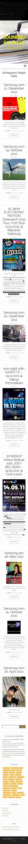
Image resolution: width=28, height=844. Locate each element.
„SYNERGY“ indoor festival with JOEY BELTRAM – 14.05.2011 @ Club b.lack (14, 465)
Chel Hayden (20, 792)
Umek (20, 788)
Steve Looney (6, 767)
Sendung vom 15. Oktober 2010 (14, 612)
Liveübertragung (7, 770)
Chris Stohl (19, 770)
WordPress (17, 839)
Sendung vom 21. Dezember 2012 (14, 88)
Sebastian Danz (21, 776)
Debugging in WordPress (7, 14)
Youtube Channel (11, 753)
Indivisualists (11, 779)
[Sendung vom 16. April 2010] (14, 692)
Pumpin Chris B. (16, 794)
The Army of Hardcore (13, 785)
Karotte (5, 797)
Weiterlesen (14, 135)
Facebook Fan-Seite (12, 747)
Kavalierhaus (14, 788)
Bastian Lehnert (7, 790)
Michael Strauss (12, 776)
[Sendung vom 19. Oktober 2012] (14, 169)
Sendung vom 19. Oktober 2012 (14, 150)
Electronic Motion (15, 767)
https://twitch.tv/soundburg (10, 743)
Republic (5, 776)
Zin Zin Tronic (11, 797)
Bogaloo (22, 794)
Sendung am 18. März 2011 (14, 554)
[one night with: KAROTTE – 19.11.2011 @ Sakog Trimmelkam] (14, 404)
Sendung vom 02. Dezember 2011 (14, 316)
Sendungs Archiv (14, 95)
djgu (8, 130)
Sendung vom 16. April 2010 (14, 669)
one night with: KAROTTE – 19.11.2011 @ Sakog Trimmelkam (14, 376)
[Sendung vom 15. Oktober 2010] (14, 627)
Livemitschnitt (6, 783)
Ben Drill (5, 785)
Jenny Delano (18, 779)
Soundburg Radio (14, 39)
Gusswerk (20, 783)
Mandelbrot (19, 772)
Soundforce (12, 781)
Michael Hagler (19, 781)
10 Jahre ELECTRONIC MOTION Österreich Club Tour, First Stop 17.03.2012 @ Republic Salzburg (14, 221)
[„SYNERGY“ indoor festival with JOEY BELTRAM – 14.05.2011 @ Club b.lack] (14, 495)
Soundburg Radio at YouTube (10, 829)
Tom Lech (5, 781)
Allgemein (5, 808)
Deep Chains (13, 783)
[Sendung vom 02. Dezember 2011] (14, 333)
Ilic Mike (11, 774)
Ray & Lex (14, 790)
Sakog (13, 770)
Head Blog (14, 840)
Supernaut (18, 797)
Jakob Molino (18, 774)
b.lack (5, 779)
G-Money (5, 772)
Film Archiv (5, 810)
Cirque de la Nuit (7, 794)
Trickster (14, 792)
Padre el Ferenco (7, 792)
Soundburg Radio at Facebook (11, 827)
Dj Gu (21, 767)
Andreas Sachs (6, 788)
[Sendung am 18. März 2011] (14, 572)
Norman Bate (12, 772)
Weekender (13, 237)
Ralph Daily (6, 774)
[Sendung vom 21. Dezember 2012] (14, 108)
